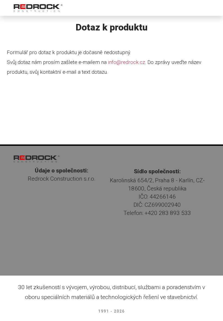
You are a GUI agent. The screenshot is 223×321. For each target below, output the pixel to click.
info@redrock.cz (126, 62)
